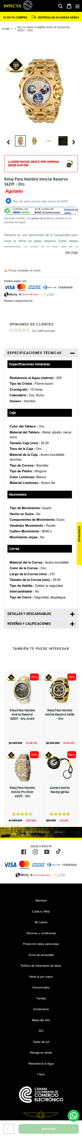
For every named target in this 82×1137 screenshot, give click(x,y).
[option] (20, 142)
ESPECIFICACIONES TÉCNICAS (34, 353)
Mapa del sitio (41, 1020)
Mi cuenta (41, 922)
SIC (41, 1031)
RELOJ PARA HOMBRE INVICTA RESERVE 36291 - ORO (43, 29)
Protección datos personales (41, 944)
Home (6, 28)
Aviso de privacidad (41, 955)
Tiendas (41, 998)
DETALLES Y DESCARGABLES (29, 614)
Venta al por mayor (41, 976)
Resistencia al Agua (41, 1063)
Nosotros (41, 900)
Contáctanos (41, 1009)
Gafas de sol (41, 1042)
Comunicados (41, 987)
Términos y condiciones (41, 933)
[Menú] (77, 6)
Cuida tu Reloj (41, 911)
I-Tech (41, 1074)
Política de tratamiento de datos (41, 965)
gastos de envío (40, 218)
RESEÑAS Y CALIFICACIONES (29, 623)
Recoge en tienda (41, 1052)
